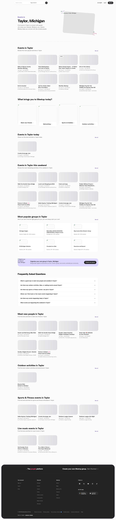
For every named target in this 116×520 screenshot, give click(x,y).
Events (38, 486)
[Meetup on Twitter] (83, 483)
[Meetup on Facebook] (79, 483)
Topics (38, 489)
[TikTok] (96, 483)
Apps (57, 494)
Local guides (40, 497)
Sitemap (39, 503)
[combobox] (37, 2)
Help (19, 489)
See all (96, 50)
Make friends (40, 500)
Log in (19, 486)
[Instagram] (92, 483)
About (57, 483)
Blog (57, 486)
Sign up (19, 483)
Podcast (58, 497)
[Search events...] (46, 3)
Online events (40, 494)
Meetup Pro (58, 489)
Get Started (91, 469)
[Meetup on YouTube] (88, 483)
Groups (38, 483)
